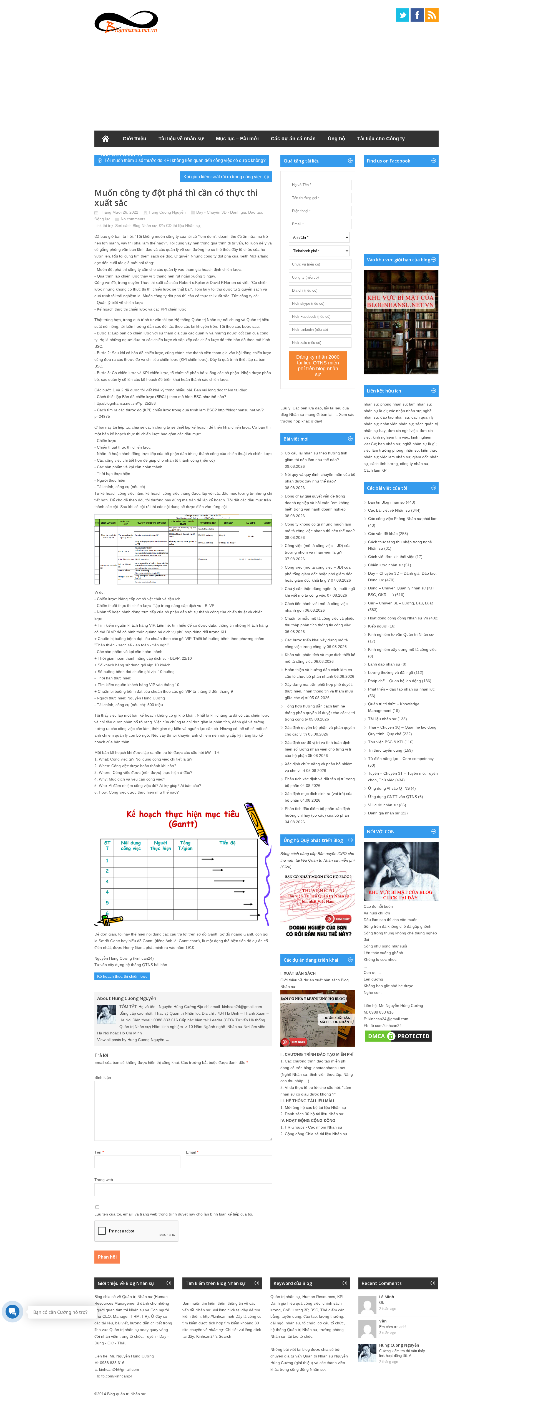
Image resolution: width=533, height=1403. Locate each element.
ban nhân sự (389, 444)
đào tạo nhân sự (394, 417)
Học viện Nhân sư (121, 154)
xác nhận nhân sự (405, 411)
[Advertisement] (266, 80)
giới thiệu (304, 1363)
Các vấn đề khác (383, 533)
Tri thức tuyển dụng (385, 750)
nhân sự (371, 404)
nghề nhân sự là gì (419, 444)
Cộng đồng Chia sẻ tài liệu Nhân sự (316, 1134)
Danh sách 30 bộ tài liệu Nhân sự (314, 1114)
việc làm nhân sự (395, 457)
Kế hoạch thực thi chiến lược (122, 976)
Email (192, 1152)
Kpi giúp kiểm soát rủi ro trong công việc (222, 176)
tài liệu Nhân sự (186, 225)
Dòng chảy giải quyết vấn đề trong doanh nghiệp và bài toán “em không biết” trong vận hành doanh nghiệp (317, 503)
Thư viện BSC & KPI (385, 742)
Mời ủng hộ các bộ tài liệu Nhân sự (315, 1107)
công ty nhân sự (414, 463)
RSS (432, 15)
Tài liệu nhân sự (382, 719)
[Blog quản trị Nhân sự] (126, 20)
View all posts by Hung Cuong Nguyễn (133, 1039)
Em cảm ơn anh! (392, 1327)
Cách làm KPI (376, 470)
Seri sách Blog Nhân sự (136, 225)
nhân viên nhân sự (396, 424)
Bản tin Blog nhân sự (386, 502)
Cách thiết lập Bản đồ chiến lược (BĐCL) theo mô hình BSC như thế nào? (161, 396)
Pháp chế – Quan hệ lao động (394, 681)
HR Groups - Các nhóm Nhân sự (313, 1127)
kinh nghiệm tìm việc (391, 437)
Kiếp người (377, 626)
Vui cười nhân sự (383, 805)
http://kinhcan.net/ (218, 1316)
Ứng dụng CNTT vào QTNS (392, 796)
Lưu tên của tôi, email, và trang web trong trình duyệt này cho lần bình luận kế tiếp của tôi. (173, 1214)
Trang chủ (105, 139)
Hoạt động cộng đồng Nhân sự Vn (398, 618)
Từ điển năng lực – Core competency (401, 758)
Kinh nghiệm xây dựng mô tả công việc (402, 649)
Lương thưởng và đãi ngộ (390, 672)
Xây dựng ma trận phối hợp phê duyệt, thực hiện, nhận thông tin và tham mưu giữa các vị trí (319, 691)
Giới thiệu (134, 138)
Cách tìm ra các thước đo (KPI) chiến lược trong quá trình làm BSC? (157, 410)
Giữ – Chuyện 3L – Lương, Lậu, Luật (400, 603)
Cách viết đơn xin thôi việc (391, 556)
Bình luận (102, 1077)
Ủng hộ (336, 138)
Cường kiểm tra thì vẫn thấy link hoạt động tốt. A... (402, 1353)
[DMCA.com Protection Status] (398, 1041)
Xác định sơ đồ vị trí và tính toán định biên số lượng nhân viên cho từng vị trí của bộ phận (319, 749)
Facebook (417, 15)
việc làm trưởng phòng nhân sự (391, 450)
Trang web (103, 1179)
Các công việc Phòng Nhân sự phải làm (403, 518)
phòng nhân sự (393, 404)
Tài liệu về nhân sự (181, 138)
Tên (99, 1152)
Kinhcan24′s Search (213, 1336)
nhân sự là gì (375, 411)
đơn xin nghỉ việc (403, 430)
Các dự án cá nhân (293, 138)
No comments (133, 219)
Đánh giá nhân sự (383, 813)
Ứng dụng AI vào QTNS (389, 788)
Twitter (402, 15)
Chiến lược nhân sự (385, 565)
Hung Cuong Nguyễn (167, 212)
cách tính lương (384, 463)
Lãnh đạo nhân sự (384, 664)
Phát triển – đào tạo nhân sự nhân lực (401, 689)
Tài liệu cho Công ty (381, 138)
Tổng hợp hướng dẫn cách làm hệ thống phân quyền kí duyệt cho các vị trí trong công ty (320, 713)
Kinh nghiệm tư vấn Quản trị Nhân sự (401, 634)
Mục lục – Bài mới (237, 138)
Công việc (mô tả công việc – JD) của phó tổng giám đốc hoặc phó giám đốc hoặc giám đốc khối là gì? (318, 574)
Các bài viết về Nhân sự (389, 510)
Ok (381, 1303)
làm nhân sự (420, 404)
